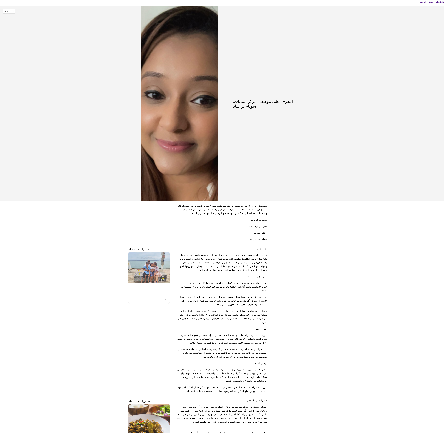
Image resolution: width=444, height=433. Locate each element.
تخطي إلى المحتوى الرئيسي (431, 1)
